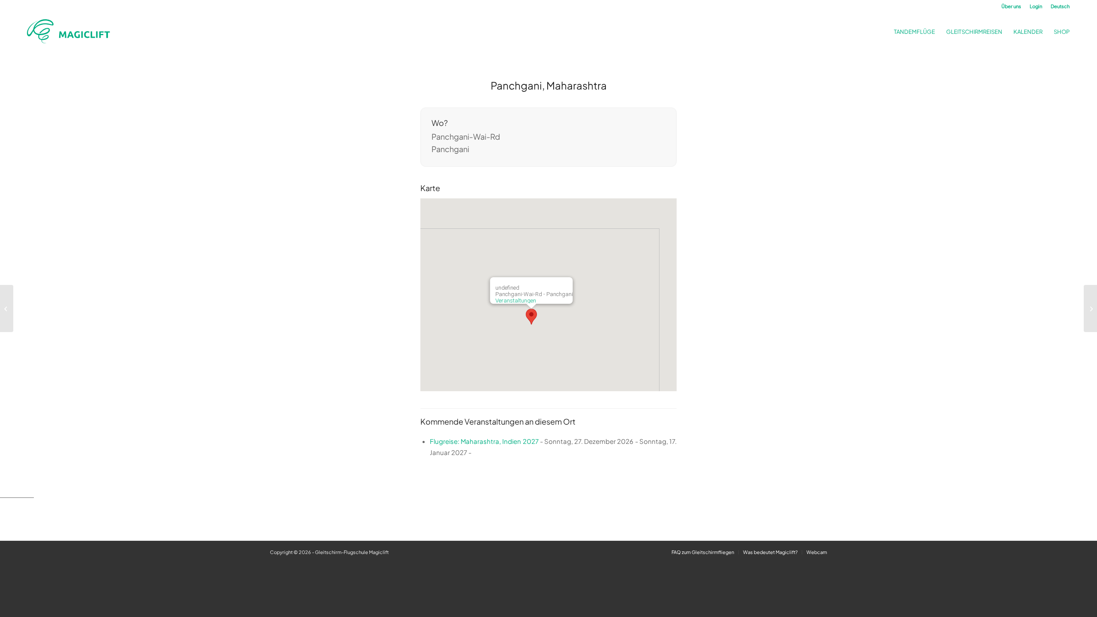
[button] (531, 316)
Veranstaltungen (515, 300)
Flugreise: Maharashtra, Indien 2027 (484, 441)
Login (1036, 6)
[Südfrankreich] (6, 308)
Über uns (1011, 6)
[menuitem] (1011, 6)
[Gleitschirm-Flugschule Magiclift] (71, 31)
